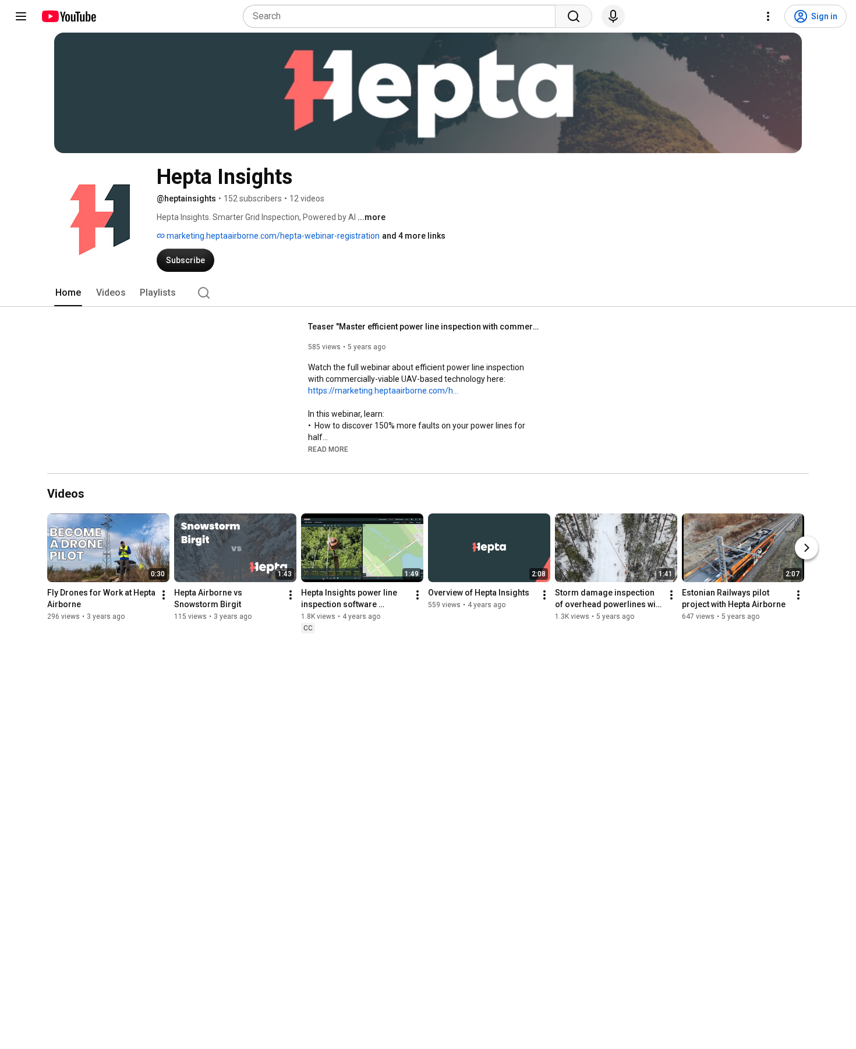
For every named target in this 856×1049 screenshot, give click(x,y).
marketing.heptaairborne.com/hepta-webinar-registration (272, 235)
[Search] (573, 16)
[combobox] (403, 16)
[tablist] (428, 293)
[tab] (68, 293)
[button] (328, 449)
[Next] (806, 547)
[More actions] (163, 595)
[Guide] (21, 16)
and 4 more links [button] (413, 235)
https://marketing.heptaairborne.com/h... (383, 390)
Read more (328, 449)
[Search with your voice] (613, 16)
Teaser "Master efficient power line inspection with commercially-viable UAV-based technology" (425, 326)
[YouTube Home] (68, 16)
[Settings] (768, 16)
